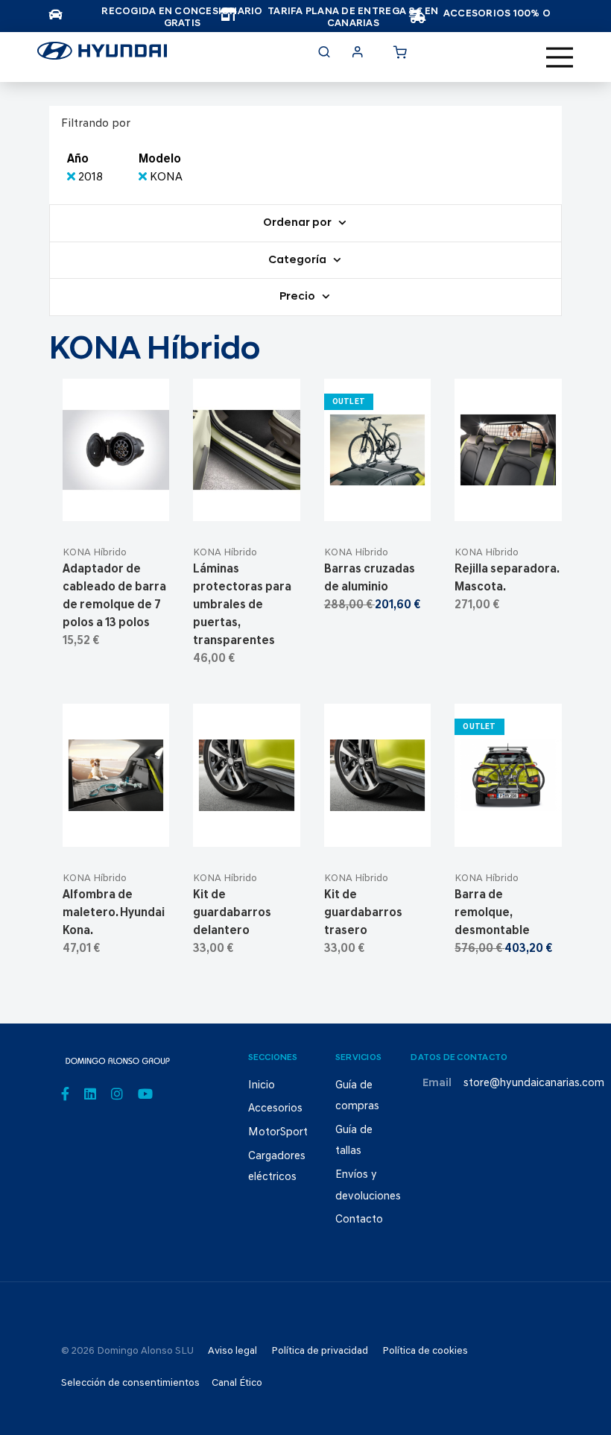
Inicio (261, 1085)
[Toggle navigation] (559, 57)
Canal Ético (237, 1383)
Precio (298, 297)
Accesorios (275, 1108)
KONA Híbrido (95, 552)
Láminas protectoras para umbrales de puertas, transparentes (242, 605)
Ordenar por (298, 223)
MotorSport (278, 1132)
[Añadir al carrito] (116, 503)
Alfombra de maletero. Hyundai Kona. (114, 913)
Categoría (298, 260)
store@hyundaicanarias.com (533, 1083)
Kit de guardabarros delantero (232, 913)
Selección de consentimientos (130, 1383)
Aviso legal (232, 1351)
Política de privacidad (319, 1351)
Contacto (359, 1220)
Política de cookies (425, 1351)
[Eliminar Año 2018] (72, 177)
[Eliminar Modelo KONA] (144, 177)
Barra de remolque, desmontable (492, 913)
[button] (152, 503)
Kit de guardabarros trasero (363, 913)
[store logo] (102, 55)
